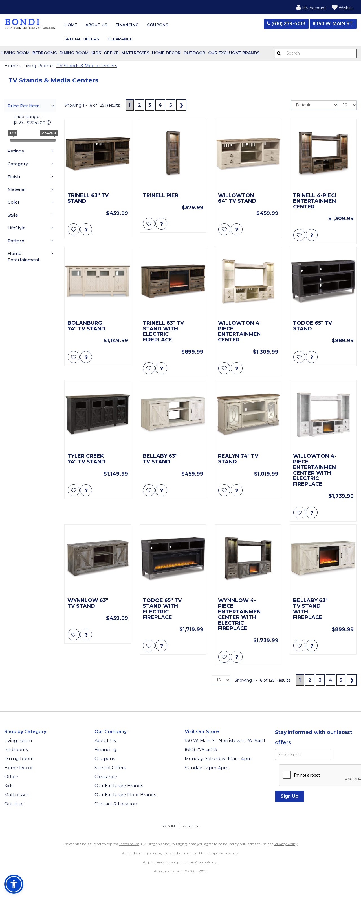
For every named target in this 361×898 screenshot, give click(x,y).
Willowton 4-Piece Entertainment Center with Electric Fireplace (314, 470)
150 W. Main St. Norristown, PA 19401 (225, 740)
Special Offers (81, 39)
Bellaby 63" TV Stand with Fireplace (310, 609)
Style (13, 215)
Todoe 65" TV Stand (312, 326)
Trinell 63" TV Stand (88, 198)
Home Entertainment (23, 256)
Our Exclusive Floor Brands (125, 794)
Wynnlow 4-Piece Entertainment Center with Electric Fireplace (239, 614)
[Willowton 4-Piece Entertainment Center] (248, 282)
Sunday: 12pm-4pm (207, 767)
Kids (96, 52)
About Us (96, 24)
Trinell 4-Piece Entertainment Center (314, 201)
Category (18, 163)
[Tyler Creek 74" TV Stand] (98, 415)
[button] (311, 7)
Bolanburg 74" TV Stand (86, 326)
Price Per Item (23, 105)
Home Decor (166, 52)
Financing (127, 24)
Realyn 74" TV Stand (238, 459)
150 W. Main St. (334, 23)
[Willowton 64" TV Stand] (248, 154)
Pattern (16, 240)
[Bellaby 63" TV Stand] (173, 415)
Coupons (157, 24)
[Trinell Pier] (173, 154)
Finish (14, 176)
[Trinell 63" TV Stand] (98, 154)
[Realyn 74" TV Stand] (248, 415)
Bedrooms (44, 52)
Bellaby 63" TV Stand (160, 459)
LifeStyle (17, 227)
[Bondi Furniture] (30, 23)
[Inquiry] (86, 229)
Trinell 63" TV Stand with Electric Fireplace (163, 332)
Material (17, 189)
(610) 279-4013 (287, 23)
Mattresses (135, 52)
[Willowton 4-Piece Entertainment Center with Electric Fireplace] (323, 415)
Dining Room (74, 52)
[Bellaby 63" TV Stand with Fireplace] (323, 559)
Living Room (15, 52)
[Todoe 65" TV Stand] (323, 282)
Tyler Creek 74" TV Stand (86, 459)
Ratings (16, 151)
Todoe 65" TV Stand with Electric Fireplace (162, 609)
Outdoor (194, 52)
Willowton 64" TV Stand (237, 198)
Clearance (119, 39)
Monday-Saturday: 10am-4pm (219, 758)
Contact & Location (115, 804)
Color (14, 202)
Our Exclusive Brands (233, 52)
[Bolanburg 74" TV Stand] (98, 282)
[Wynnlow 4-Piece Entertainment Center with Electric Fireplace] (248, 559)
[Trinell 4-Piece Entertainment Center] (323, 154)
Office (111, 52)
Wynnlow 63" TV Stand (87, 603)
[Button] (279, 53)
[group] (86, 229)
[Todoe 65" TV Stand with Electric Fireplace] (173, 559)
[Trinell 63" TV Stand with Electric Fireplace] (173, 282)
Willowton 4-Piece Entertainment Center (239, 332)
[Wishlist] (73, 229)
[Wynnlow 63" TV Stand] (98, 559)
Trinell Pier (161, 196)
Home (70, 24)
